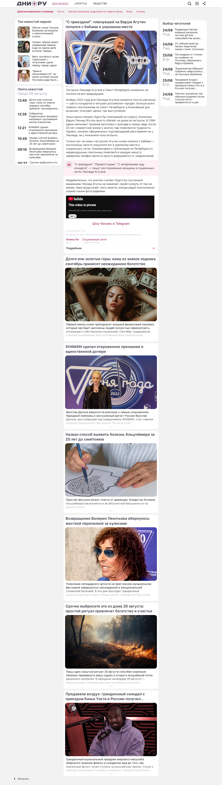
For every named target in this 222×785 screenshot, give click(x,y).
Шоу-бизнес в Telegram (111, 223)
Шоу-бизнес (60, 3)
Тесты (60, 11)
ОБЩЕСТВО (100, 3)
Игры (129, 11)
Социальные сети (94, 239)
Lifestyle (81, 3)
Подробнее (74, 248)
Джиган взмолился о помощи (35, 11)
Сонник (140, 11)
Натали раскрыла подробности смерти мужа (95, 11)
